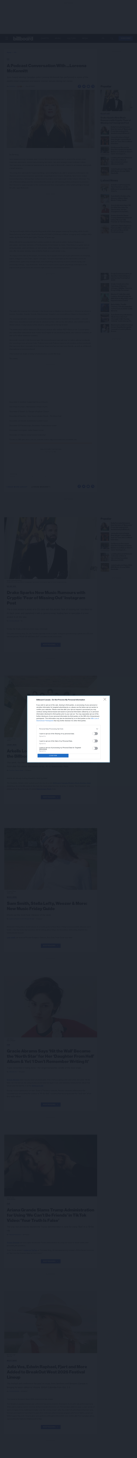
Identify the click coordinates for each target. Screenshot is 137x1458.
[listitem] (68, 729)
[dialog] (68, 729)
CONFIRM (53, 755)
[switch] (95, 733)
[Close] (105, 700)
